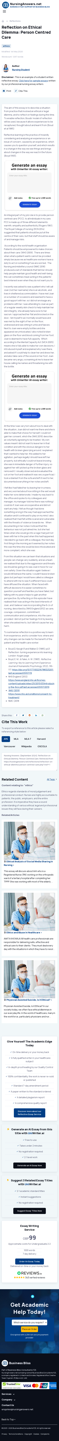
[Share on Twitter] (22, 715)
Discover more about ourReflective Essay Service (29, 1113)
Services (6, 1394)
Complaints (45, 1434)
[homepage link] (3, 21)
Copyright (28, 1434)
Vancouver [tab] (9, 746)
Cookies (36, 1434)
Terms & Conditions (16, 1434)
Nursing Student (21, 69)
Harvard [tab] (41, 738)
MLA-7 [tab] (27, 738)
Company (7, 1399)
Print (8, 90)
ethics (6, 46)
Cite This (23, 90)
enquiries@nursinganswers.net (17, 1409)
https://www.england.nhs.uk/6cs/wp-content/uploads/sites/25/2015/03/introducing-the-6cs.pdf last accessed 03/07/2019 (31, 684)
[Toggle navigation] (4, 11)
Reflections (15, 21)
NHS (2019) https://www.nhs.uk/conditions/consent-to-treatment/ (30, 694)
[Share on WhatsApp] (42, 715)
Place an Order (29, 1329)
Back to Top (8, 1419)
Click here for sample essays (33, 80)
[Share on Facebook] (16, 715)
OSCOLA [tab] (42, 746)
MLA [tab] (16, 738)
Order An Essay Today (29, 1261)
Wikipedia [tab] (26, 746)
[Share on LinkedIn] (35, 715)
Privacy (4, 1434)
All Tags (51, 779)
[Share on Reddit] (29, 715)
